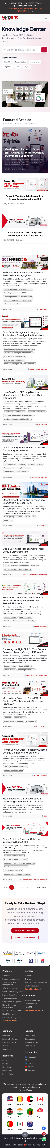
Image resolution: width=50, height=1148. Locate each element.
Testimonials (30, 1039)
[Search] (44, 49)
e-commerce (31, 721)
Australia (30, 1129)
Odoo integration (25, 617)
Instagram (32, 1070)
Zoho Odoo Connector (12, 621)
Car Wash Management (11, 1017)
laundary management (39, 477)
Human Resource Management (9, 1006)
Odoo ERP (35, 565)
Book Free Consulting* (25, 930)
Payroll (26, 67)
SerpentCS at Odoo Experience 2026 (18, 300)
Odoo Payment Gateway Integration (17, 874)
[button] (25, 1134)
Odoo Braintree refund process (16, 867)
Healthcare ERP (31, 1004)
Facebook (32, 1057)
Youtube (31, 1067)
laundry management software (16, 471)
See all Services (32, 989)
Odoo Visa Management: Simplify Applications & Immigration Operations (23, 334)
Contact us (6, 1049)
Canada (40, 1104)
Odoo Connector (10, 617)
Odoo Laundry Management (14, 464)
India (19, 1117)
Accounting (34, 62)
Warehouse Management (13, 721)
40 (38, 887)
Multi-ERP (7, 520)
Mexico (20, 1129)
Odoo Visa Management (38, 369)
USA (9, 1104)
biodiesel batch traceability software (18, 419)
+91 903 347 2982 (15, 3)
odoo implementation (12, 304)
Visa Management (9, 998)
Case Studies (30, 1036)
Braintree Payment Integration (15, 859)
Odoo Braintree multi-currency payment (19, 863)
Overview (6, 1036)
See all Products (9, 1021)
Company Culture (9, 1042)
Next (44, 887)
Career (5, 1046)
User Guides (7, 1067)
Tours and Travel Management (9, 983)
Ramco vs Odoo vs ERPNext (37, 675)
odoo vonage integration (13, 770)
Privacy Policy (8, 1074)
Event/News (43, 309)
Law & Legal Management (12, 991)
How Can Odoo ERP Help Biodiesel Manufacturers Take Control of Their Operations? (22, 395)
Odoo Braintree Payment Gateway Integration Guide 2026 (21, 840)
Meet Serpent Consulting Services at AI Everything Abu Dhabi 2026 (24, 501)
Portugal (9, 1129)
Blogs (4, 1060)
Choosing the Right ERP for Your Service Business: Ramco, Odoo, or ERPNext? (24, 651)
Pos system (8, 468)
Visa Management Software (14, 356)
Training (28, 979)
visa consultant (30, 364)
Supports (28, 976)
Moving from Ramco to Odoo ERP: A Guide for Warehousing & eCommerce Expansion (24, 152)
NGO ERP (28, 1007)
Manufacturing (20, 62)
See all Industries (32, 1010)
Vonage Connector (40, 775)
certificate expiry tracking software (17, 569)
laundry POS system (22, 468)
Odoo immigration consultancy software (19, 349)
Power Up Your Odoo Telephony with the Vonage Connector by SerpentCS (25, 751)
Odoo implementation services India (18, 297)
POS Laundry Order (35, 464)
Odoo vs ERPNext (25, 666)
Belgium (20, 1104)
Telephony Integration (18, 766)
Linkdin (30, 1063)
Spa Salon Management (11, 1011)
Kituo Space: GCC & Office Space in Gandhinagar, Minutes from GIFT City (23, 800)
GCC (34, 517)
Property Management (11, 979)
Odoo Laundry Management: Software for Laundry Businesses (24, 449)
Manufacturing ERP (32, 1000)
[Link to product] (8, 953)
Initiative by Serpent (10, 1039)
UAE (30, 1104)
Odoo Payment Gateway (13, 870)
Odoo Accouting (10, 666)
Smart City (6, 976)
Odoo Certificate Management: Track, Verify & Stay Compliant (23, 550)
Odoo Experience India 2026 (15, 293)
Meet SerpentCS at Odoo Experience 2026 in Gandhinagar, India (23, 274)
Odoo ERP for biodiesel (37, 412)
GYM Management (9, 988)
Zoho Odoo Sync (29, 621)
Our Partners (30, 1046)
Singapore (7, 67)
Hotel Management (10, 1014)
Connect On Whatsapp (25, 937)
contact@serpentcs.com (26, 6)
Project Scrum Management (13, 995)
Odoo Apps (7, 1071)
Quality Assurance (32, 986)
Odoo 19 (7, 62)
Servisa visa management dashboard (18, 353)
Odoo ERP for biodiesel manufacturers (18, 415)
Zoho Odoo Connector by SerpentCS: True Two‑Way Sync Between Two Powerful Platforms (23, 600)
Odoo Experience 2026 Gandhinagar (18, 289)
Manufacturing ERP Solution (14, 412)
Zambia (30, 1117)
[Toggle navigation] (45, 17)
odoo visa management (13, 364)
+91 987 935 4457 (35, 3)
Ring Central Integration (11, 1002)
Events (27, 517)
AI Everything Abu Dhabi (13, 517)
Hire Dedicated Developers (36, 982)
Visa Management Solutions (14, 360)
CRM (18, 67)
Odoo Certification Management (16, 565)
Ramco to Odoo (10, 670)
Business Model (31, 1042)
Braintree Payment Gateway (14, 856)
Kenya (10, 1117)
